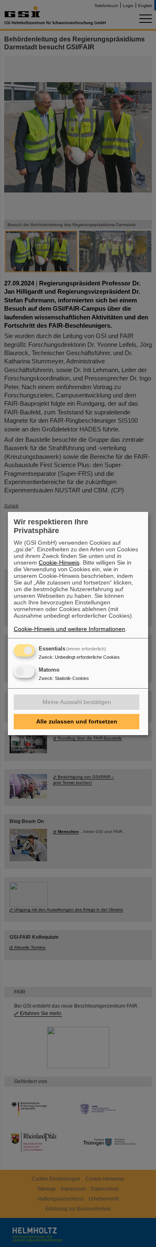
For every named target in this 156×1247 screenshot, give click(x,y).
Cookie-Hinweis (59, 562)
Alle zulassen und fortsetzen (76, 721)
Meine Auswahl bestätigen (76, 702)
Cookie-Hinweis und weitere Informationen (69, 629)
